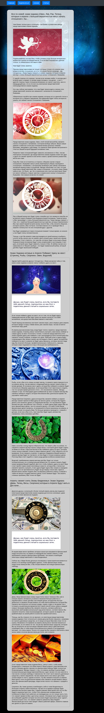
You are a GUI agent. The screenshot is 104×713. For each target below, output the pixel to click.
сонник (36, 3)
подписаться (24, 3)
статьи (46, 3)
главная (11, 3)
